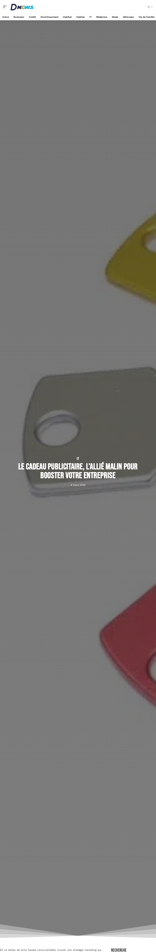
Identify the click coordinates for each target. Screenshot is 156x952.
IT (78, 459)
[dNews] (22, 7)
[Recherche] (142, 7)
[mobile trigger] (5, 7)
